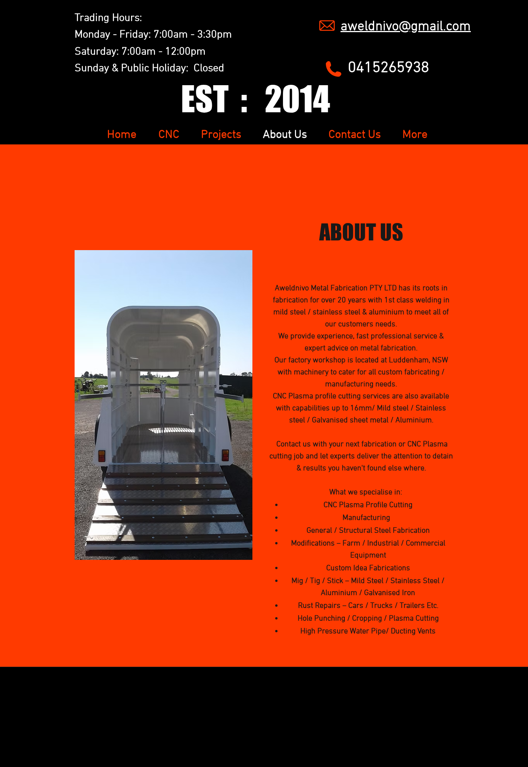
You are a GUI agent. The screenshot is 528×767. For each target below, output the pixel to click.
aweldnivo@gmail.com (406, 27)
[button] (163, 405)
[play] (234, 256)
